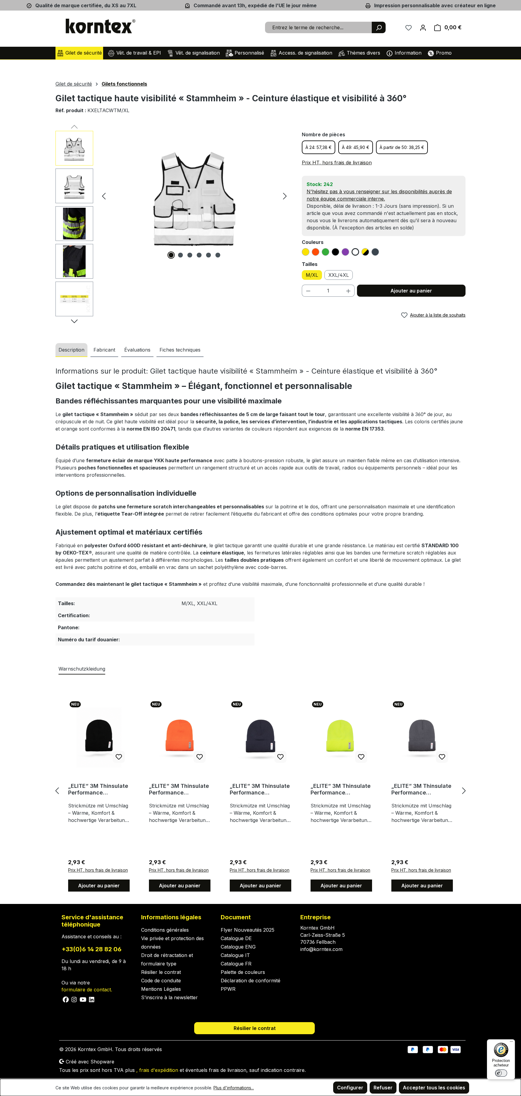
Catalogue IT (235, 955)
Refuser (383, 1088)
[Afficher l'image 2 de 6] (180, 255)
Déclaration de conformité (250, 981)
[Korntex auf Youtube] (83, 999)
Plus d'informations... (233, 1087)
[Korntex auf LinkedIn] (91, 999)
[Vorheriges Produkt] (57, 791)
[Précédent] (103, 195)
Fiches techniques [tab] (180, 350)
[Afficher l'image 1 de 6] (171, 255)
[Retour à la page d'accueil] (100, 26)
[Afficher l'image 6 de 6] (217, 255)
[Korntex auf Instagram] (74, 999)
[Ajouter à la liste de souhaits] (119, 757)
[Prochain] (284, 195)
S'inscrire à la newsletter (169, 997)
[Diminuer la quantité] (308, 291)
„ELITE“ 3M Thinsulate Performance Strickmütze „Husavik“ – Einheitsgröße (98, 789)
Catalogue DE (236, 938)
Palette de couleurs (243, 972)
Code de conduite (161, 981)
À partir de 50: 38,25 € (402, 147)
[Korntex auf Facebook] (66, 999)
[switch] (501, 1073)
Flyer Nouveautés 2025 (247, 930)
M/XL (312, 275)
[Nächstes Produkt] (464, 791)
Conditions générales (165, 930)
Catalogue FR (236, 964)
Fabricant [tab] (104, 350)
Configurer (350, 1088)
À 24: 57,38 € (318, 147)
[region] (172, 225)
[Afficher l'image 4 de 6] (199, 255)
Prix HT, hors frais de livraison (337, 163)
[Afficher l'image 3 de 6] (189, 255)
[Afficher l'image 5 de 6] (208, 255)
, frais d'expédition (157, 1070)
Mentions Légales (161, 989)
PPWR (228, 989)
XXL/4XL (338, 275)
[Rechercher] (379, 27)
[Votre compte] (423, 27)
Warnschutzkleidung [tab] (81, 669)
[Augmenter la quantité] (348, 291)
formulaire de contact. (87, 990)
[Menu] (511, 1043)
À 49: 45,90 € (355, 147)
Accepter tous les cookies (434, 1088)
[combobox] (318, 27)
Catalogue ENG (238, 947)
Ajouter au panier (411, 291)
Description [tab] (71, 350)
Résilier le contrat (161, 972)
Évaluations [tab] (137, 350)
